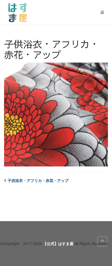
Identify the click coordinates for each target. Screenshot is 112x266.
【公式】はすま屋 (58, 243)
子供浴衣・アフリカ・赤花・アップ (38, 180)
